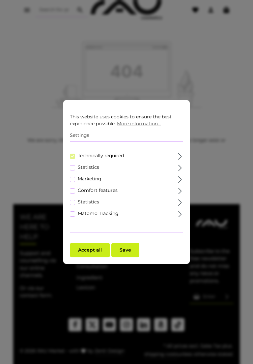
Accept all (90, 250)
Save (125, 250)
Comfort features (98, 190)
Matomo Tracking (98, 213)
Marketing (89, 179)
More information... (139, 124)
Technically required (101, 156)
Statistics (88, 167)
